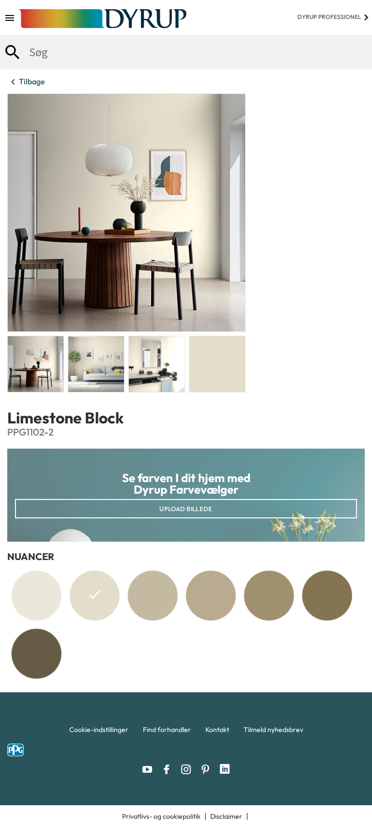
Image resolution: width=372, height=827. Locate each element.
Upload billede (185, 509)
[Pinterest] (208, 769)
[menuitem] (99, 732)
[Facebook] (169, 769)
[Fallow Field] (36, 653)
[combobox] (186, 52)
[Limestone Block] (94, 597)
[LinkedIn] (225, 769)
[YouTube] (149, 769)
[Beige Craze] (211, 595)
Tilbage (26, 82)
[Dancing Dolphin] (152, 595)
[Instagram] (188, 769)
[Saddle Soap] (269, 595)
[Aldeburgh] (327, 595)
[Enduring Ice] (36, 595)
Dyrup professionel (333, 16)
